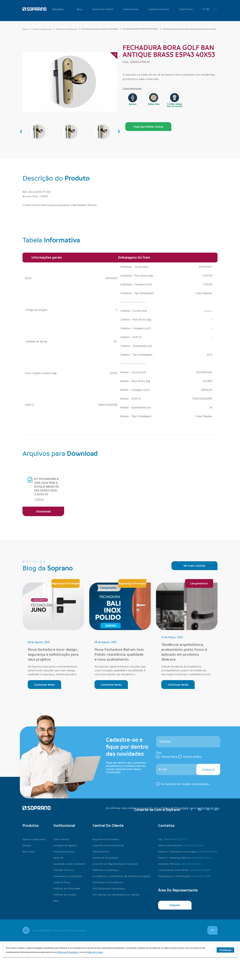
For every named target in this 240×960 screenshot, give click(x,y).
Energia (26, 845)
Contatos (166, 825)
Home (25, 29)
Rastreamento (101, 851)
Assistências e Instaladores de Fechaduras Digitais (121, 876)
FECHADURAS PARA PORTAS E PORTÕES (100, 29)
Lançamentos (199, 583)
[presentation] (21, 130)
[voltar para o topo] (212, 930)
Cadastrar (208, 769)
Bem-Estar (28, 851)
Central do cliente (108, 825)
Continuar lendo (44, 684)
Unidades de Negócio (65, 845)
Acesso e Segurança (42, 29)
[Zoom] (113, 55)
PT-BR (206, 9)
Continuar (225, 950)
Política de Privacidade (174, 808)
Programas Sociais (64, 851)
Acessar (175, 905)
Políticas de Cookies (64, 894)
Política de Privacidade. (68, 952)
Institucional (130, 9)
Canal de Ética (61, 882)
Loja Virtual (186, 9)
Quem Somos (61, 839)
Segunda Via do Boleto (106, 839)
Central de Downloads (105, 857)
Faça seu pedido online (148, 126)
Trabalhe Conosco (158, 9)
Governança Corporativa (67, 876)
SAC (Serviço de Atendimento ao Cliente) (116, 894)
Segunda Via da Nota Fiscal (108, 845)
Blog (79, 9)
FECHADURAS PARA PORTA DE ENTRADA (140, 29)
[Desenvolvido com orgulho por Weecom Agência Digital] (26, 930)
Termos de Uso (210, 808)
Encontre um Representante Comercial (115, 863)
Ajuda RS (58, 857)
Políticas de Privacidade (66, 888)
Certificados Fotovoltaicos (108, 882)
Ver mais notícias (194, 565)
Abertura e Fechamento (66, 29)
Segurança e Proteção (65, 583)
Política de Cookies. (94, 952)
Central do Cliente (102, 9)
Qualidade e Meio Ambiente (69, 863)
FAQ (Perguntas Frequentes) (109, 888)
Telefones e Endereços (106, 869)
